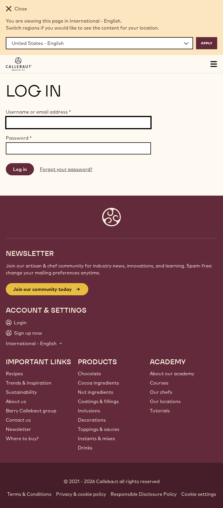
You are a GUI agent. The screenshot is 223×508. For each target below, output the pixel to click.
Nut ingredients (95, 392)
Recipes (14, 373)
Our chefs (161, 392)
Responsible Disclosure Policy (144, 494)
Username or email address (38, 112)
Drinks (85, 448)
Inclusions (89, 411)
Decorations (92, 420)
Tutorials (160, 411)
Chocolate (89, 373)
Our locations (165, 401)
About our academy (172, 373)
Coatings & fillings (98, 401)
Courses (159, 383)
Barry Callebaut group (31, 411)
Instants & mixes (96, 438)
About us (16, 401)
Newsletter (18, 429)
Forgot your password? (66, 169)
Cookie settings (198, 494)
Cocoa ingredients (98, 383)
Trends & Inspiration (28, 383)
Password (19, 138)
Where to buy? (22, 438)
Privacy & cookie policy (81, 494)
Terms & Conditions (29, 494)
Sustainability (21, 392)
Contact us (18, 420)
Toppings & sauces (98, 429)
